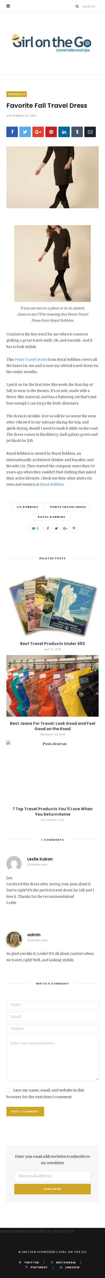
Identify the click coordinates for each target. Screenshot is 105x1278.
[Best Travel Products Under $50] (52, 606)
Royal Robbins (52, 484)
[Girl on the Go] (52, 43)
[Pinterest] (51, 132)
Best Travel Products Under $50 (52, 643)
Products (16, 94)
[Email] (90, 132)
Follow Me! (9, 1238)
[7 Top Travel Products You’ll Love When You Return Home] (52, 771)
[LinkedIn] (64, 132)
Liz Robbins (27, 507)
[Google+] (38, 132)
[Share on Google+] (65, 528)
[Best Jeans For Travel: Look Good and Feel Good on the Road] (52, 686)
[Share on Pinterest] (73, 528)
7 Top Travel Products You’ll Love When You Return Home (52, 811)
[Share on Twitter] (25, 132)
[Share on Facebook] (12, 132)
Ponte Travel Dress (31, 359)
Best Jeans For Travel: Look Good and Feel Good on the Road (52, 726)
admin (34, 934)
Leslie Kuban (40, 859)
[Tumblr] (77, 132)
